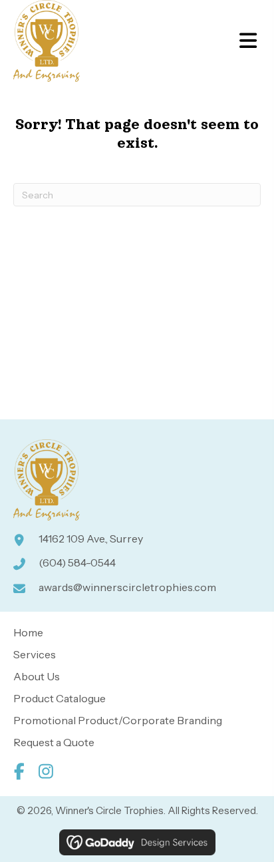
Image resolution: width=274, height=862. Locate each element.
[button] (19, 771)
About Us (36, 676)
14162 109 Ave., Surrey (91, 538)
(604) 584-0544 (77, 562)
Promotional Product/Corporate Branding (117, 720)
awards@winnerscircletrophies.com (127, 587)
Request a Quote (53, 742)
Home (28, 632)
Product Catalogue (59, 698)
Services (34, 654)
